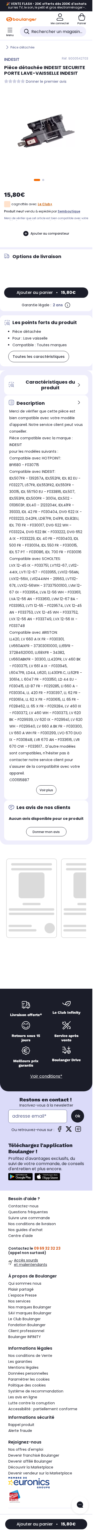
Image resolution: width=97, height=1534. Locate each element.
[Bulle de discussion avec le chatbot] (80, 1505)
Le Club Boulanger (24, 1319)
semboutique (69, 211)
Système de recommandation (35, 1391)
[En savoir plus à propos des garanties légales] (67, 305)
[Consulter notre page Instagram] (78, 1131)
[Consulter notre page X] (69, 1131)
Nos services (19, 1301)
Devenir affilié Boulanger (30, 1461)
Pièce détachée (22, 47)
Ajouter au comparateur (50, 233)
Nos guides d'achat (25, 1229)
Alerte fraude (20, 1430)
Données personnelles (28, 1373)
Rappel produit (21, 1424)
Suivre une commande (29, 1217)
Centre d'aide (20, 1235)
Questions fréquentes (28, 1212)
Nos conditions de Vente (30, 1355)
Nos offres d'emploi (25, 1449)
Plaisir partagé (21, 1289)
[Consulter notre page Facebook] (59, 1131)
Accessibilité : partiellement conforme (42, 1409)
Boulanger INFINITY (24, 1336)
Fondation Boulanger (27, 1324)
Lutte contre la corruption (31, 1403)
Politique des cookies (27, 1385)
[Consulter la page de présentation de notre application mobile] (20, 1176)
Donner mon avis (46, 832)
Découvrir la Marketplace (30, 1467)
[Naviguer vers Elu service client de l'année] (46, 1496)
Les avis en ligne (22, 1397)
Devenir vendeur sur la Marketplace (40, 1473)
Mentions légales (23, 1367)
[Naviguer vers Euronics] (46, 1482)
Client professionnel (26, 1330)
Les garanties (20, 1361)
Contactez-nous (23, 1206)
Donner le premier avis (46, 81)
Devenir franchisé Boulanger (33, 1455)
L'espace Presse (22, 1295)
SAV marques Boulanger (29, 1313)
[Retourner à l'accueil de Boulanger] (21, 19)
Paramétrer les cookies (29, 1379)
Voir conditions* (46, 1076)
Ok (77, 1116)
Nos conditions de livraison (32, 1223)
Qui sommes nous (24, 1283)
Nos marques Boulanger (29, 1307)
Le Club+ (45, 204)
